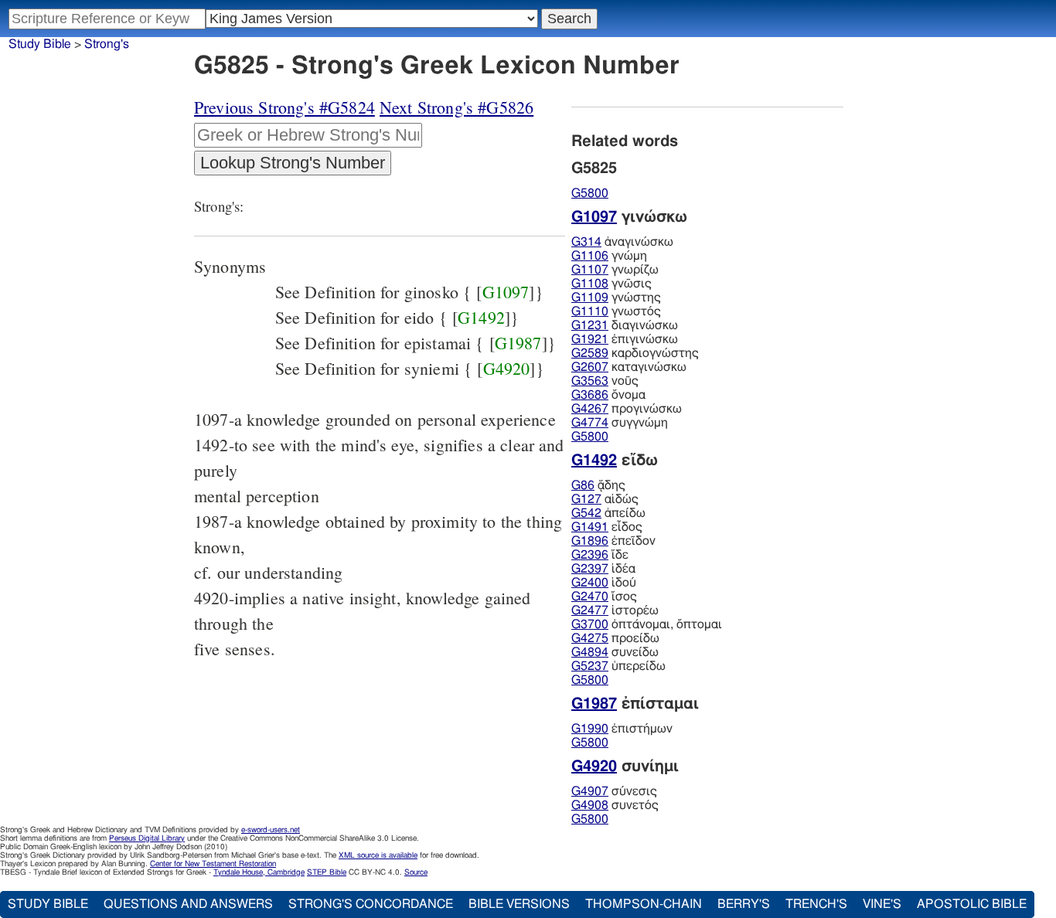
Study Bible (40, 44)
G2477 (589, 610)
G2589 (589, 353)
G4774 (589, 422)
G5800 (589, 193)
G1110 (589, 311)
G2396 (589, 555)
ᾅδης (598, 485)
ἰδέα (603, 569)
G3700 (589, 624)
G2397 (589, 569)
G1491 (589, 527)
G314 (586, 242)
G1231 (589, 325)
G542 (586, 513)
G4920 (506, 368)
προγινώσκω (626, 409)
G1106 (589, 256)
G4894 (589, 652)
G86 (582, 485)
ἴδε (599, 555)
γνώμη (609, 256)
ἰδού (603, 582)
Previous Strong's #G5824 (284, 107)
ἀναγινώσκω (622, 242)
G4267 (589, 409)
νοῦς (605, 381)
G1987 (518, 343)
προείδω (615, 638)
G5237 (589, 666)
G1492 (481, 317)
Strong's (106, 44)
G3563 (589, 381)
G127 (586, 499)
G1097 (506, 291)
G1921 (589, 339)
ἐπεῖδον (613, 541)
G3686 (589, 395)
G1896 (589, 541)
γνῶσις (611, 283)
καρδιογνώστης (635, 353)
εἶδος (606, 527)
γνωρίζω (615, 270)
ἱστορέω (615, 610)
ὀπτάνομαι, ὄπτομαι (646, 624)
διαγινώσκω (624, 325)
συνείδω (615, 652)
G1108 (589, 283)
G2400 (589, 582)
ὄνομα (608, 395)
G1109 (589, 297)
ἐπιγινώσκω (624, 339)
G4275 (589, 638)
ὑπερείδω (618, 666)
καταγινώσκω (628, 367)
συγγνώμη (619, 422)
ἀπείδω (608, 513)
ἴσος (604, 596)
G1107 (589, 270)
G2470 (589, 596)
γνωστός (616, 311)
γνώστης (616, 297)
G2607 (589, 367)
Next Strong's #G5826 (456, 107)
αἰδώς (605, 499)
